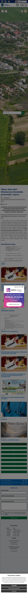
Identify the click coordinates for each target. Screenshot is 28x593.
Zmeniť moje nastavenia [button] (14, 588)
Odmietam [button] (14, 591)
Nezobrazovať (18, 287)
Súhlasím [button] (14, 585)
